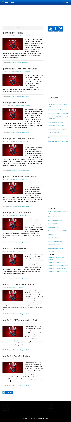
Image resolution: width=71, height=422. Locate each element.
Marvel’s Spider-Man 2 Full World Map (14, 102)
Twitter (50, 411)
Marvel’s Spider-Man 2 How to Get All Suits (16, 212)
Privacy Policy (5, 408)
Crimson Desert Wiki (53, 216)
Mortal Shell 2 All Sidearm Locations (57, 271)
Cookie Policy (5, 411)
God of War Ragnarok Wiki (55, 241)
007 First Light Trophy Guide (55, 122)
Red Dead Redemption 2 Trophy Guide (58, 141)
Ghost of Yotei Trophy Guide (55, 132)
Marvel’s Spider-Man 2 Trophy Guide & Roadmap (18, 138)
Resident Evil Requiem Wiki (55, 220)
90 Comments (24, 141)
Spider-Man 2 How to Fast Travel (13, 32)
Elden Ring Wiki (52, 234)
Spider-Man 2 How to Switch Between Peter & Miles (19, 68)
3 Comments (22, 359)
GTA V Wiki (51, 251)
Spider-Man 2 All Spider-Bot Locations (15, 248)
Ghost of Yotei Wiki (53, 223)
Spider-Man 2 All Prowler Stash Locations (16, 356)
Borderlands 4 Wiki (53, 227)
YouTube (50, 405)
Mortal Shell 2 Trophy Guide (55, 101)
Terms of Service (6, 405)
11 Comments (23, 179)
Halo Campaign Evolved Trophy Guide (58, 113)
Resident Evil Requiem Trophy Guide (57, 129)
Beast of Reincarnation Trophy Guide (58, 110)
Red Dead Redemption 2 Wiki (55, 248)
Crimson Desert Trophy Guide (56, 125)
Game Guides (12, 62)
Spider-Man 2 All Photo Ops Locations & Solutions (18, 284)
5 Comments (21, 251)
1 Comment (21, 287)
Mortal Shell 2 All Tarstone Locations (58, 265)
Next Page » (10, 392)
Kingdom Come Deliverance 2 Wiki (57, 230)
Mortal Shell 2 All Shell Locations (56, 262)
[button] (64, 2)
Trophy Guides (26, 170)
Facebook (50, 408)
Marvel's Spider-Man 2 (23, 62)
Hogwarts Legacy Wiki (54, 237)
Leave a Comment (25, 35)
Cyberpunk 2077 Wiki (53, 244)
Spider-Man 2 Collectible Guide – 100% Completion (19, 176)
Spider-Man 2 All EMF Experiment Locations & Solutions (20, 320)
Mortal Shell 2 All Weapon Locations (57, 268)
